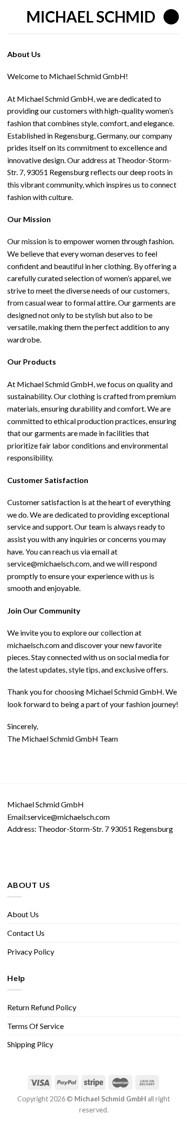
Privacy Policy (30, 951)
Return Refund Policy (41, 1007)
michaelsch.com (33, 645)
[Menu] (13, 16)
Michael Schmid (90, 16)
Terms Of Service (35, 1025)
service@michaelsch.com (48, 563)
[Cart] (171, 17)
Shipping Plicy (30, 1044)
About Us (23, 914)
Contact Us (26, 932)
